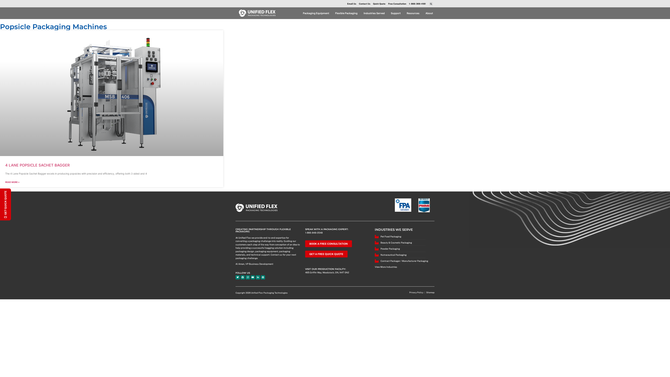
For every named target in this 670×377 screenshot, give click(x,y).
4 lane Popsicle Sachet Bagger (37, 165)
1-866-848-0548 (314, 232)
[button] (431, 4)
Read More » (12, 182)
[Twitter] (238, 277)
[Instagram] (248, 277)
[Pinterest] (263, 277)
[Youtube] (253, 277)
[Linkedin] (258, 277)
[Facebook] (243, 277)
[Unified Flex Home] (257, 13)
